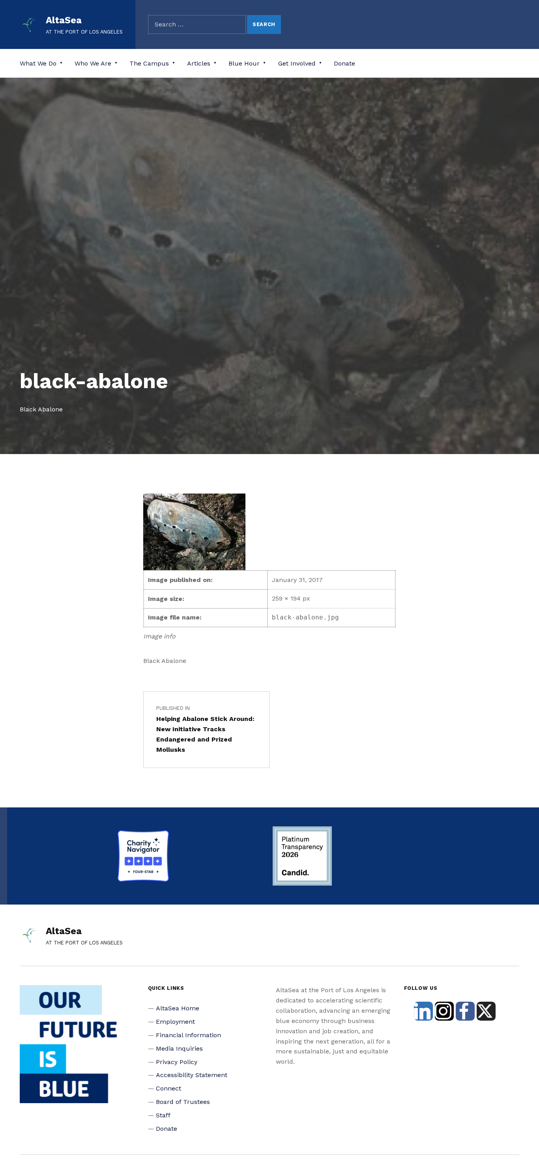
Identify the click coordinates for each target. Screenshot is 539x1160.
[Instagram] (444, 1011)
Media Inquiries (179, 1048)
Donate (344, 63)
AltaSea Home (177, 1008)
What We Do (38, 63)
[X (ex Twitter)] (486, 1011)
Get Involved (297, 63)
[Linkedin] (423, 1011)
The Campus (149, 63)
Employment (175, 1021)
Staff (163, 1115)
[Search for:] (197, 24)
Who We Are (93, 63)
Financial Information (188, 1035)
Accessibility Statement (191, 1075)
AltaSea (64, 20)
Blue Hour (244, 63)
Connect (168, 1088)
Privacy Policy (176, 1062)
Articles (198, 63)
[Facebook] (465, 1011)
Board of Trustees (183, 1102)
